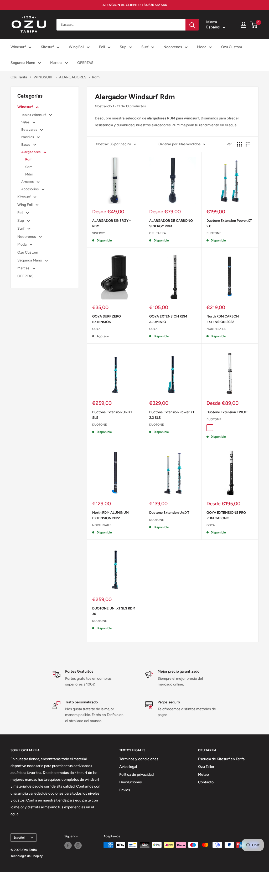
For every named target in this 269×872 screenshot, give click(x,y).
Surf (144, 47)
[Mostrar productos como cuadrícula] (239, 144)
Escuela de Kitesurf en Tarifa (221, 759)
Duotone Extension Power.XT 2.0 (229, 223)
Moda (201, 47)
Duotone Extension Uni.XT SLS (112, 414)
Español (19, 837)
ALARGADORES (72, 77)
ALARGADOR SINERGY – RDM (111, 223)
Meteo (203, 774)
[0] (254, 25)
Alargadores (31, 152)
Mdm (29, 174)
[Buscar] (192, 25)
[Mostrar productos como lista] (248, 144)
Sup (123, 47)
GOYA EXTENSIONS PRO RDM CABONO (226, 515)
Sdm (28, 167)
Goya (96, 329)
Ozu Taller (206, 766)
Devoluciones (130, 782)
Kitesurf (47, 47)
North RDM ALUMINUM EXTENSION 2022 (110, 515)
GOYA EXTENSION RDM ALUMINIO (168, 319)
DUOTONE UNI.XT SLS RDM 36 (113, 611)
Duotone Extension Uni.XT (169, 513)
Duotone (213, 233)
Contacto (206, 782)
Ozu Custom (231, 47)
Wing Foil (76, 47)
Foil (102, 47)
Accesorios (30, 189)
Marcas (56, 63)
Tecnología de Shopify (27, 856)
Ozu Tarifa (19, 77)
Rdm (96, 77)
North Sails (216, 329)
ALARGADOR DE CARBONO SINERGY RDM (171, 223)
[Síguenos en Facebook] (68, 845)
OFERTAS (85, 63)
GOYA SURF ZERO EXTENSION (106, 319)
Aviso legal (128, 766)
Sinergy (98, 233)
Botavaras (29, 130)
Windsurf (18, 47)
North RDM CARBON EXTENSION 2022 (222, 319)
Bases (26, 145)
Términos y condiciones (138, 759)
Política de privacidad (136, 774)
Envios (124, 790)
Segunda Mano (23, 63)
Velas (25, 122)
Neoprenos (172, 47)
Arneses (27, 182)
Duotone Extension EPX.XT (227, 412)
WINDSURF (43, 77)
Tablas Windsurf (34, 115)
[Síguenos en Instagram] (78, 845)
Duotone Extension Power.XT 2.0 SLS (171, 414)
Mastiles (28, 137)
